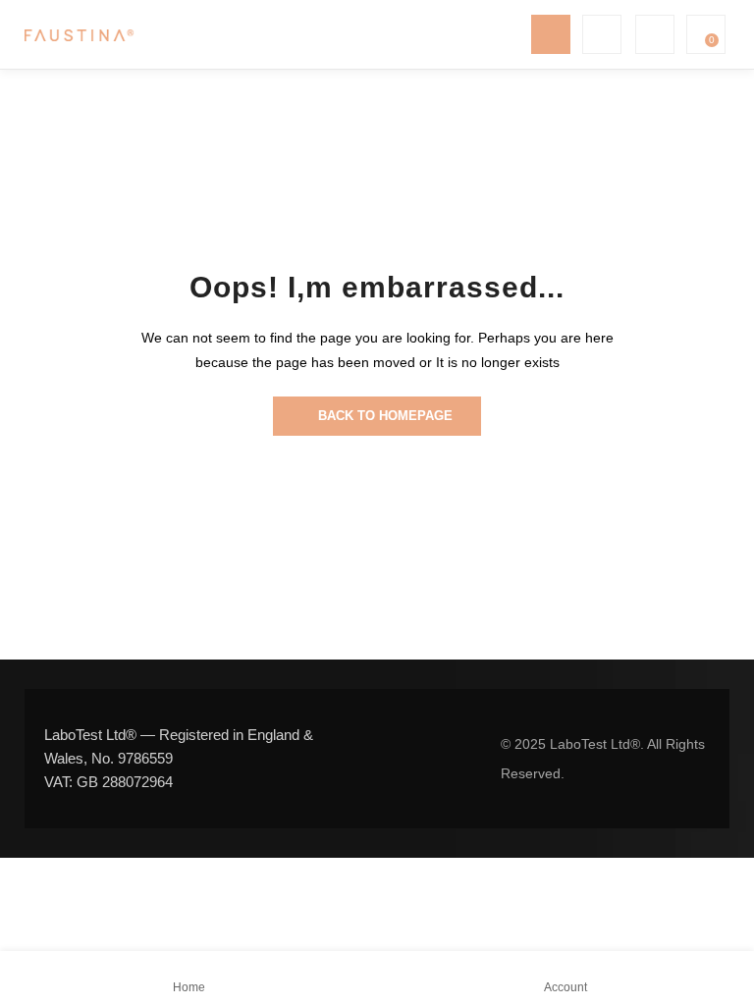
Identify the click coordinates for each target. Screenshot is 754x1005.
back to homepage (385, 415)
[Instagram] (416, 758)
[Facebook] (379, 758)
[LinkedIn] (453, 758)
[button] (704, 34)
